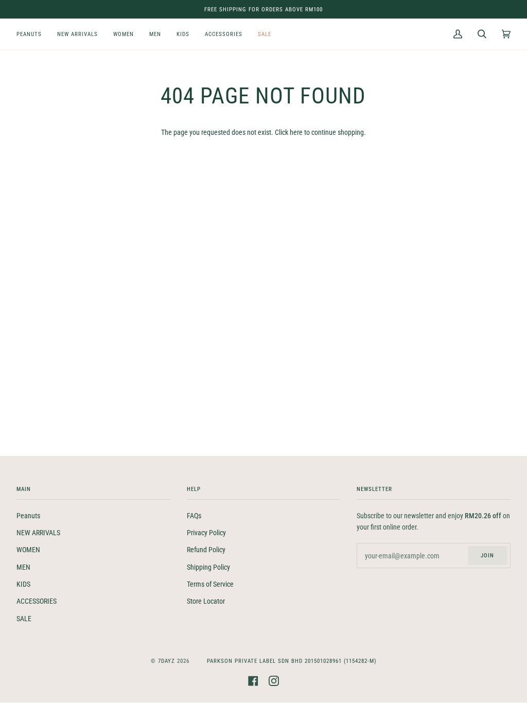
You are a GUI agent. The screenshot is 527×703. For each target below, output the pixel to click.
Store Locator (206, 601)
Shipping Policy (208, 567)
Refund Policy (206, 550)
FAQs (194, 516)
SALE (23, 618)
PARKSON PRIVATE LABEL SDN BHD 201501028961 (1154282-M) (292, 660)
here (296, 132)
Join (487, 555)
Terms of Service (210, 584)
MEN (23, 567)
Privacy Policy (206, 533)
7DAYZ (166, 660)
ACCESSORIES (36, 601)
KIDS (23, 584)
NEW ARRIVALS (38, 533)
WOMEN (28, 550)
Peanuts (28, 516)
